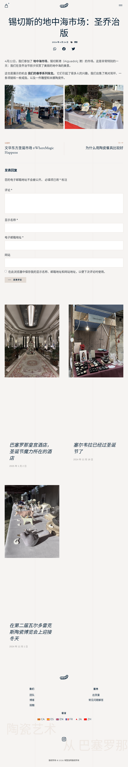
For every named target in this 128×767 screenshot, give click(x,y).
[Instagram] (64, 739)
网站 (7, 255)
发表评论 (17, 280)
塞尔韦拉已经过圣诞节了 (94, 448)
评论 (8, 190)
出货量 (96, 695)
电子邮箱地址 (14, 237)
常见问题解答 (96, 700)
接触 (32, 705)
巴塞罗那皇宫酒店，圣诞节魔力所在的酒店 (30, 452)
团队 (32, 695)
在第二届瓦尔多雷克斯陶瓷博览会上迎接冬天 (30, 632)
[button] (120, 5)
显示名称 (11, 220)
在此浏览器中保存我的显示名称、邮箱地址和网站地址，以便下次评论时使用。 (57, 272)
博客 (76, 42)
